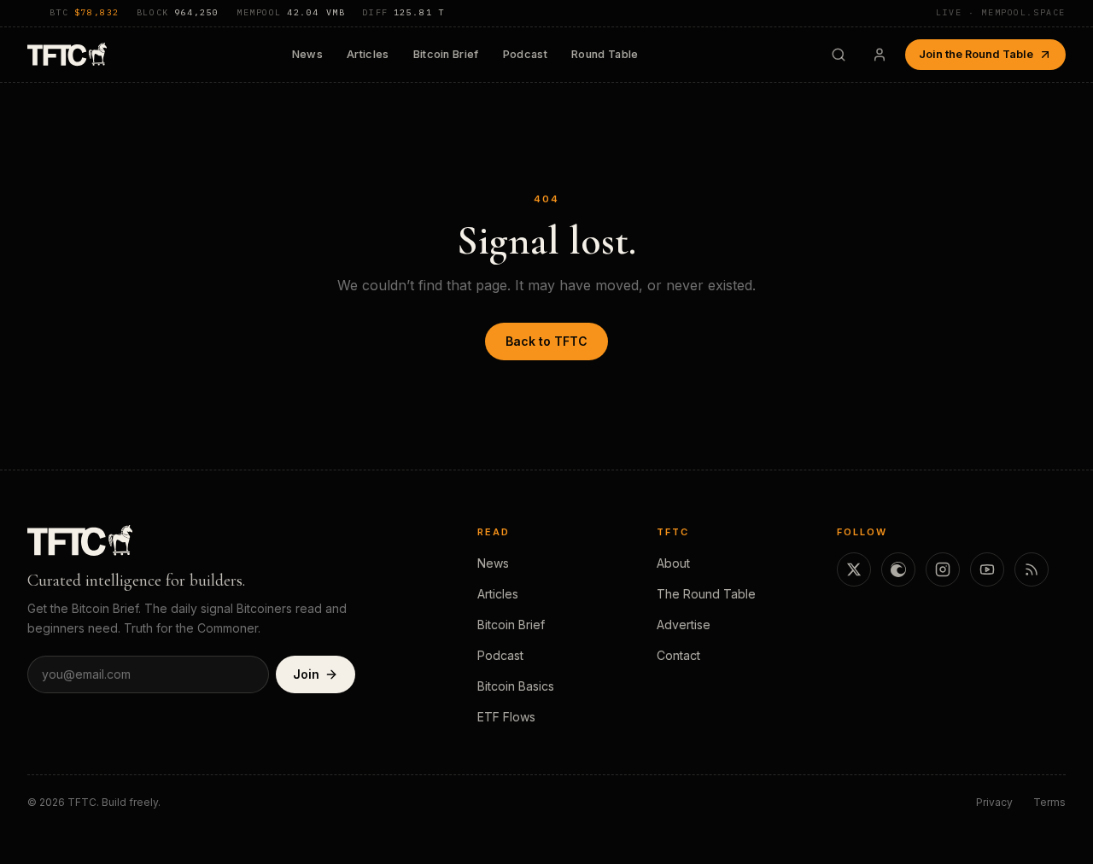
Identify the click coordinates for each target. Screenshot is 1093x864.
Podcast (525, 54)
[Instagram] (943, 569)
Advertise (683, 624)
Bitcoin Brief (446, 54)
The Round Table (706, 594)
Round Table (605, 54)
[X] (854, 569)
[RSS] (1031, 569)
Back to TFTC (546, 341)
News (307, 54)
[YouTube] (987, 569)
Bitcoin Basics (515, 686)
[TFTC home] (67, 54)
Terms (1049, 802)
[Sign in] (879, 54)
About (673, 563)
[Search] (838, 54)
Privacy (994, 802)
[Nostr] (898, 569)
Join (306, 674)
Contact (678, 655)
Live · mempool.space (1001, 12)
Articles (368, 54)
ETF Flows (506, 716)
